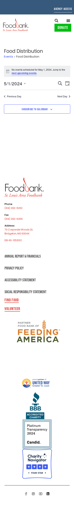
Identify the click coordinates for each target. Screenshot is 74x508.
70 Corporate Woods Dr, (19, 229)
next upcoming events (24, 73)
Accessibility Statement (20, 280)
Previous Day (14, 96)
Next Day (62, 96)
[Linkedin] (48, 494)
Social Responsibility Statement (25, 292)
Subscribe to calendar (35, 109)
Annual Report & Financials (23, 256)
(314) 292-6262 (13, 208)
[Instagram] (33, 494)
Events (8, 57)
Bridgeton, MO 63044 (17, 233)
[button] (56, 20)
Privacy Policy (14, 268)
